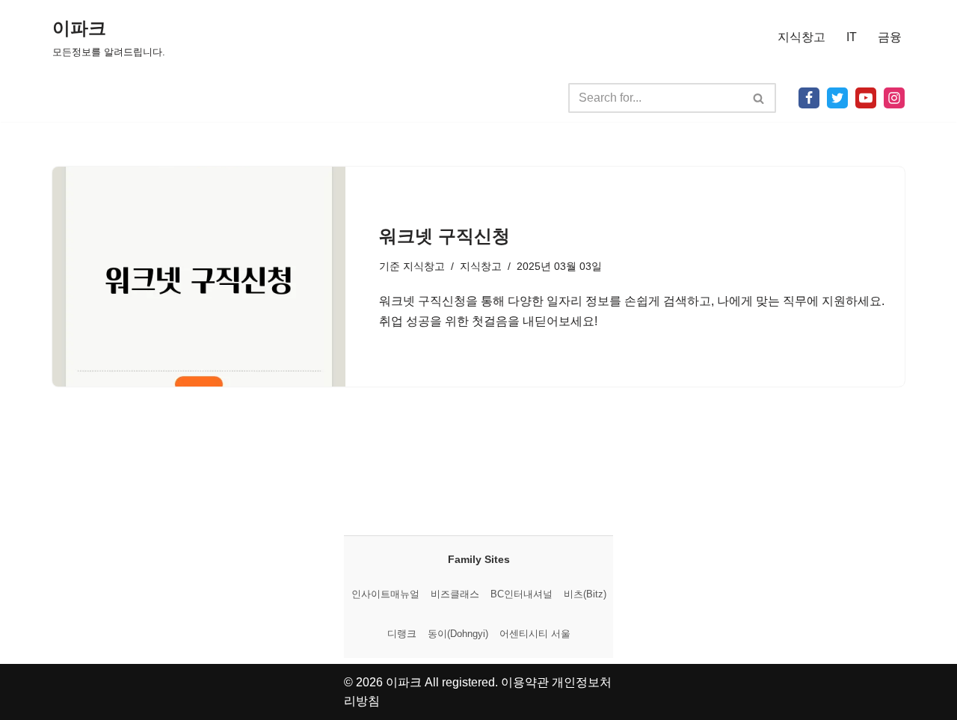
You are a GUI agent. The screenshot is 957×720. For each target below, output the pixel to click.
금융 (890, 37)
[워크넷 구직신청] (198, 277)
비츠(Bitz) (585, 594)
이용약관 (525, 682)
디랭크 (401, 633)
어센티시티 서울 (534, 633)
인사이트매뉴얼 (385, 594)
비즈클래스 (455, 594)
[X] (837, 97)
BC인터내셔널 (521, 594)
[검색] (759, 98)
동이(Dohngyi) (458, 633)
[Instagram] (894, 97)
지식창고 (801, 37)
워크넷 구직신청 (444, 236)
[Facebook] (808, 97)
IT (851, 37)
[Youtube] (865, 97)
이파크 (404, 682)
